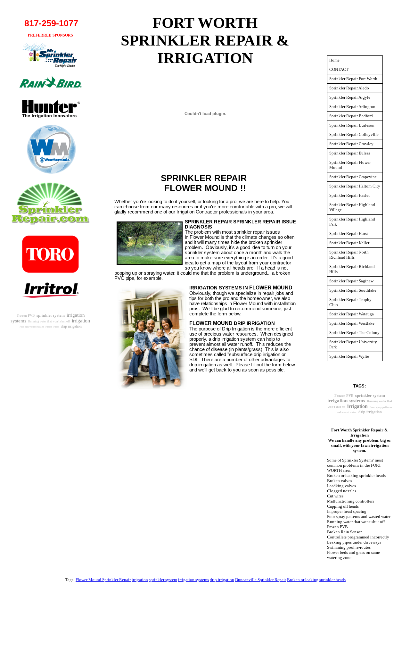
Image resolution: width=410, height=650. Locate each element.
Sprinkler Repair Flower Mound (350, 165)
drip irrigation (71, 326)
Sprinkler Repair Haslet (349, 195)
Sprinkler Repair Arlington (352, 106)
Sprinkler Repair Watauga (351, 314)
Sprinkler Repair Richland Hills (352, 269)
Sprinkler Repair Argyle (349, 97)
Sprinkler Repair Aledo (349, 88)
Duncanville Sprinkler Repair (260, 579)
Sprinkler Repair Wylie (349, 356)
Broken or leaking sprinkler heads (316, 579)
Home (334, 60)
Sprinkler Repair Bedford (351, 115)
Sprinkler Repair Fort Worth (353, 78)
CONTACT (338, 69)
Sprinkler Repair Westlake (351, 323)
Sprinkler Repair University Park (353, 344)
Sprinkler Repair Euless (349, 153)
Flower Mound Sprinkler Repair (103, 579)
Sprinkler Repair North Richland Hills (349, 255)
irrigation (81, 320)
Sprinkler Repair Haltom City (354, 186)
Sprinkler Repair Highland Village (352, 207)
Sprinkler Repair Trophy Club (350, 302)
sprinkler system (51, 315)
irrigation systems (346, 400)
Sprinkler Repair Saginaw (351, 281)
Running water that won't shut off (49, 321)
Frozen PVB (26, 315)
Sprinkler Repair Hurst (348, 233)
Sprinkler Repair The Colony (354, 332)
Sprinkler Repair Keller (349, 242)
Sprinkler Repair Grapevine (353, 176)
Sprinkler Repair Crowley (351, 143)
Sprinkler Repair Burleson (351, 125)
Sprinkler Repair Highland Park (352, 222)
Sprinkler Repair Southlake (352, 290)
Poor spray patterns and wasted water (39, 326)
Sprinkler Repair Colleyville (354, 134)
